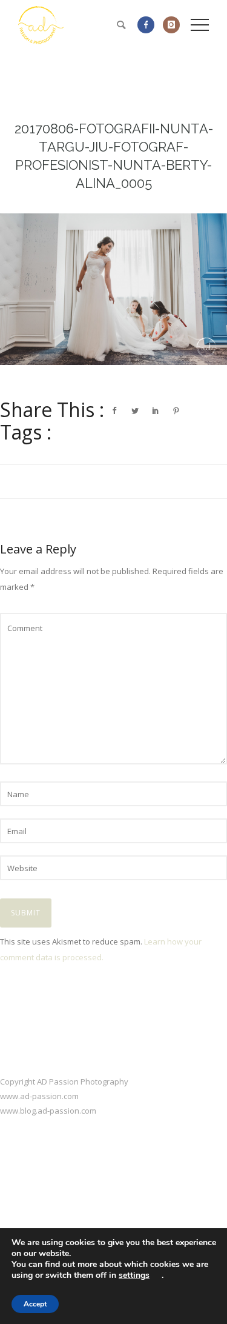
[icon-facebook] (148, 24)
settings (134, 1275)
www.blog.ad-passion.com (48, 1110)
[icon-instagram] (171, 24)
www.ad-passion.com (39, 1096)
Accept (35, 1304)
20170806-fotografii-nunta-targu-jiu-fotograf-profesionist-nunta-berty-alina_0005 (114, 156)
